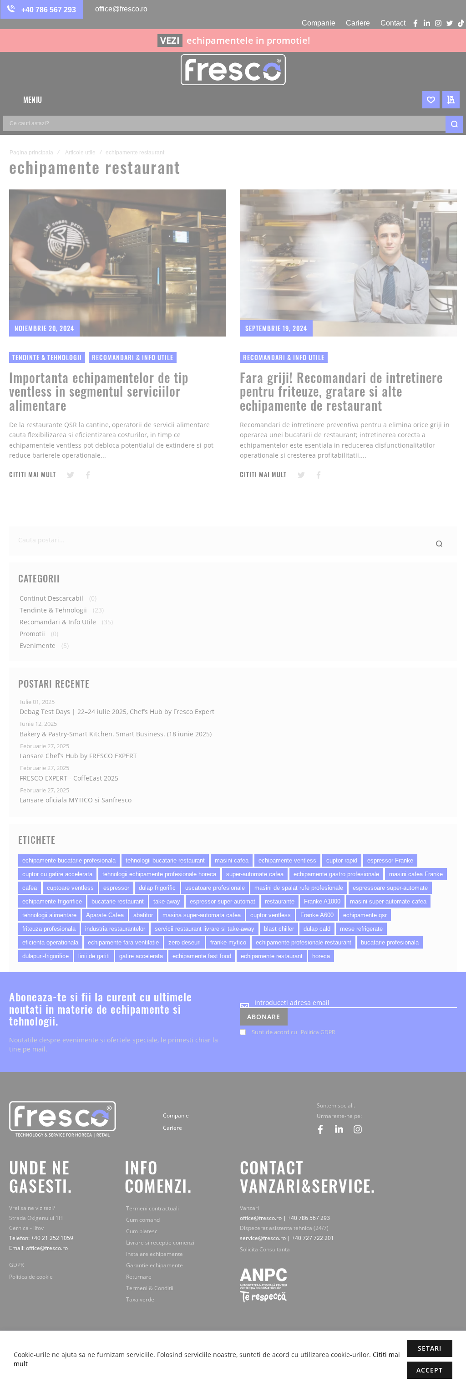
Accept (429, 1370)
